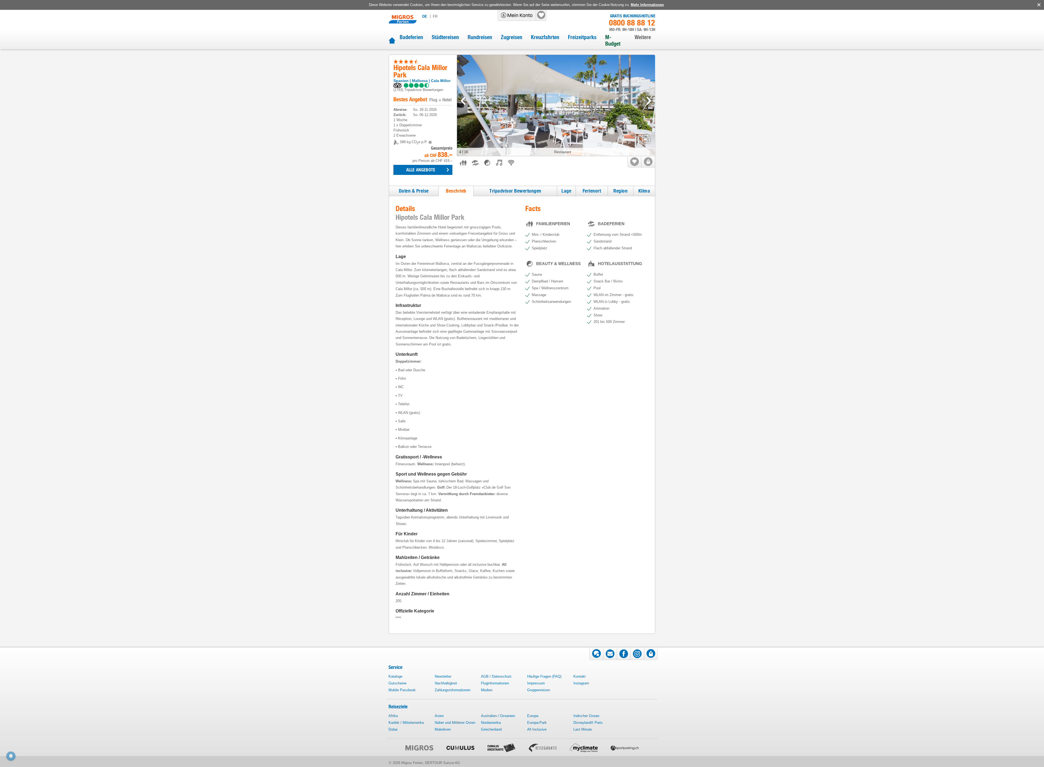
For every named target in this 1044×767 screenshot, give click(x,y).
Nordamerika (491, 723)
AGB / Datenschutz (496, 676)
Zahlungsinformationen (452, 690)
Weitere (643, 37)
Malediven (443, 729)
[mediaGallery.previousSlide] (463, 101)
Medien (486, 690)
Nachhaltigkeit (446, 683)
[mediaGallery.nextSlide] (649, 101)
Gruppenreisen (538, 690)
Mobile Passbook (402, 690)
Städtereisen (445, 37)
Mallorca (420, 80)
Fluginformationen (495, 683)
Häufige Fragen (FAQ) (544, 676)
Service (395, 667)
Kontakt (579, 676)
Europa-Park (537, 723)
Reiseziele (398, 706)
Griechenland (491, 729)
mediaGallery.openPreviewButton (646, 139)
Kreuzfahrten (545, 37)
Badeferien (411, 37)
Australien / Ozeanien (498, 716)
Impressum (536, 683)
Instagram (581, 683)
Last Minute (582, 729)
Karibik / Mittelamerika (406, 723)
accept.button (1038, 5)
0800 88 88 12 (632, 22)
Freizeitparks (582, 37)
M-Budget (612, 40)
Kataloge (395, 676)
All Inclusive (536, 729)
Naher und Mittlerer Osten (455, 723)
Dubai (393, 729)
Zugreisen (511, 37)
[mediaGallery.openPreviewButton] (556, 105)
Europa (532, 716)
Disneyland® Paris (588, 723)
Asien (439, 716)
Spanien (401, 80)
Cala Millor (440, 80)
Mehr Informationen (647, 5)
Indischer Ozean (586, 716)
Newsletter (443, 676)
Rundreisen (480, 37)
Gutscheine (397, 683)
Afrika (393, 716)
